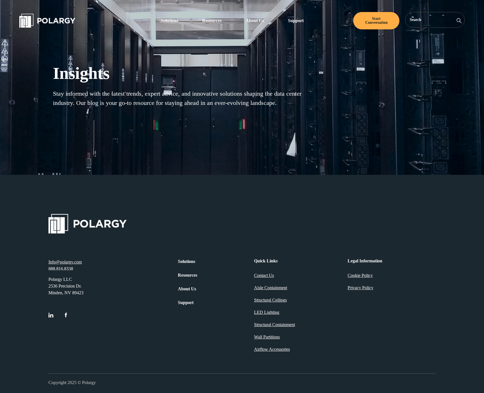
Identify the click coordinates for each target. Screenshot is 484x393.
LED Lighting (266, 312)
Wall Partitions (267, 337)
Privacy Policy (360, 287)
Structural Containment (274, 324)
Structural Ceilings (270, 300)
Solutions (169, 20)
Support (296, 20)
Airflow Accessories (272, 349)
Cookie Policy (360, 275)
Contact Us (264, 275)
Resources (212, 20)
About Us (255, 20)
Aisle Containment (270, 287)
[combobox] (435, 20)
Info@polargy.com (65, 262)
